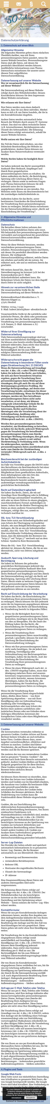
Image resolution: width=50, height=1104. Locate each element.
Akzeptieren (30, 1097)
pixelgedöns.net (36, 1101)
